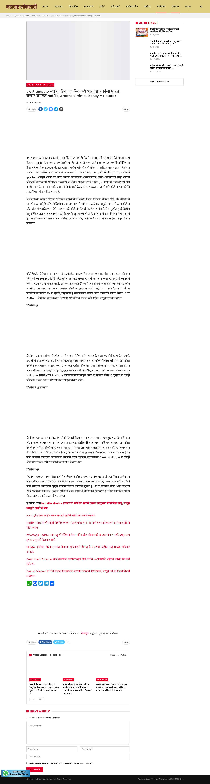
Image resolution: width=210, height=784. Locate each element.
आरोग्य (147, 6)
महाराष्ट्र (58, 6)
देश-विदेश (73, 6)
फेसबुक (85, 633)
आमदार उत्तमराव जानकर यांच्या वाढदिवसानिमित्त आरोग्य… (164, 30)
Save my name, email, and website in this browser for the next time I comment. (61, 763)
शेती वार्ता (115, 6)
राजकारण (89, 6)
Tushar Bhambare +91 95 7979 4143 (168, 779)
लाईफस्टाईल (132, 6)
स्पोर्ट (102, 6)
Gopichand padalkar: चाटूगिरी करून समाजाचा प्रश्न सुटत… (165, 42)
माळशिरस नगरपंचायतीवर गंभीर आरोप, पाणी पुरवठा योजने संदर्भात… (166, 54)
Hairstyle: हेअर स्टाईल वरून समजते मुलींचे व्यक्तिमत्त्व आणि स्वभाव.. (61, 515)
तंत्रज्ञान (175, 6)
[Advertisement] (78, 134)
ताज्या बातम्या (40, 85)
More (188, 6)
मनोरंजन (161, 6)
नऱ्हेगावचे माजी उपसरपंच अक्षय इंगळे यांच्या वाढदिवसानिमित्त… (167, 67)
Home (45, 6)
